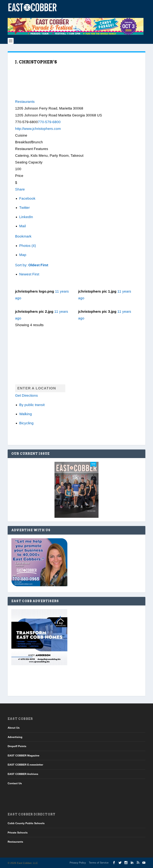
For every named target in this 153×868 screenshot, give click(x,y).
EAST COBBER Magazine (23, 755)
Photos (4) (27, 246)
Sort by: (31, 265)
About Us (14, 727)
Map (22, 255)
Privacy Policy (78, 862)
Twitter (24, 208)
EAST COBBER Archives (23, 773)
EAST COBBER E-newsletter (25, 764)
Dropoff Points (17, 746)
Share (20, 189)
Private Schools (18, 832)
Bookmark (23, 236)
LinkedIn (26, 217)
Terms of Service (99, 862)
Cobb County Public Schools (26, 823)
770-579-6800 (49, 122)
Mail (22, 226)
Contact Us (15, 783)
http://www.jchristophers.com (38, 129)
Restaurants (25, 102)
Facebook (27, 198)
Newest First (29, 274)
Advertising (15, 736)
